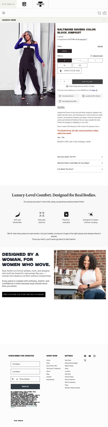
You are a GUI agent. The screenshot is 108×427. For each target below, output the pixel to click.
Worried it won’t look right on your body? (73, 163)
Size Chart (68, 360)
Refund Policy (69, 366)
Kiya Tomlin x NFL (51, 366)
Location (67, 371)
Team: (80, 46)
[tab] (62, 107)
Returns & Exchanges (71, 363)
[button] (80, 39)
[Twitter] (85, 360)
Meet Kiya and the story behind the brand (23, 294)
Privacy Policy (31, 406)
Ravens (64, 51)
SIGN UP (25, 386)
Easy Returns (50, 379)
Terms (12, 407)
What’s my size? (98, 56)
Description (61, 107)
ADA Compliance (70, 382)
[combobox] (14, 379)
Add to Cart (87, 81)
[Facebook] (85, 356)
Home (48, 360)
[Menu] (3, 13)
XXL (80, 65)
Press (66, 385)
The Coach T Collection (53, 368)
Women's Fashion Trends (72, 388)
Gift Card (68, 374)
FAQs (66, 368)
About (48, 371)
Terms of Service (70, 379)
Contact (48, 377)
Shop (48, 363)
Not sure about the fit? (66, 157)
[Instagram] (94, 356)
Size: (80, 56)
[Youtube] (90, 356)
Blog (47, 374)
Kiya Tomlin (18, 420)
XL (64, 65)
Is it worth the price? (65, 169)
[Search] (99, 13)
